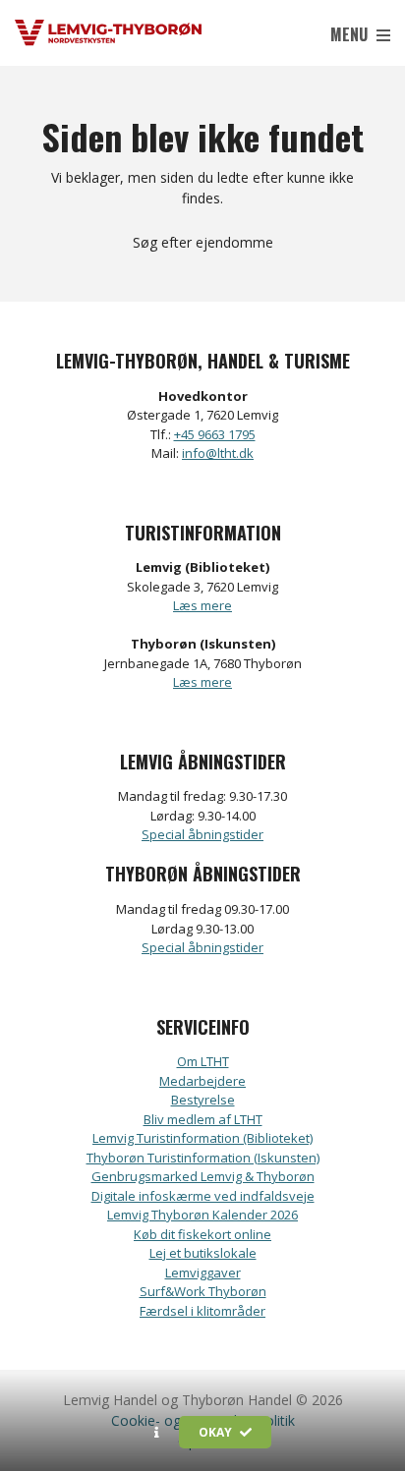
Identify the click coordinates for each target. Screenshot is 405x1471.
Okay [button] (217, 1432)
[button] (156, 1432)
